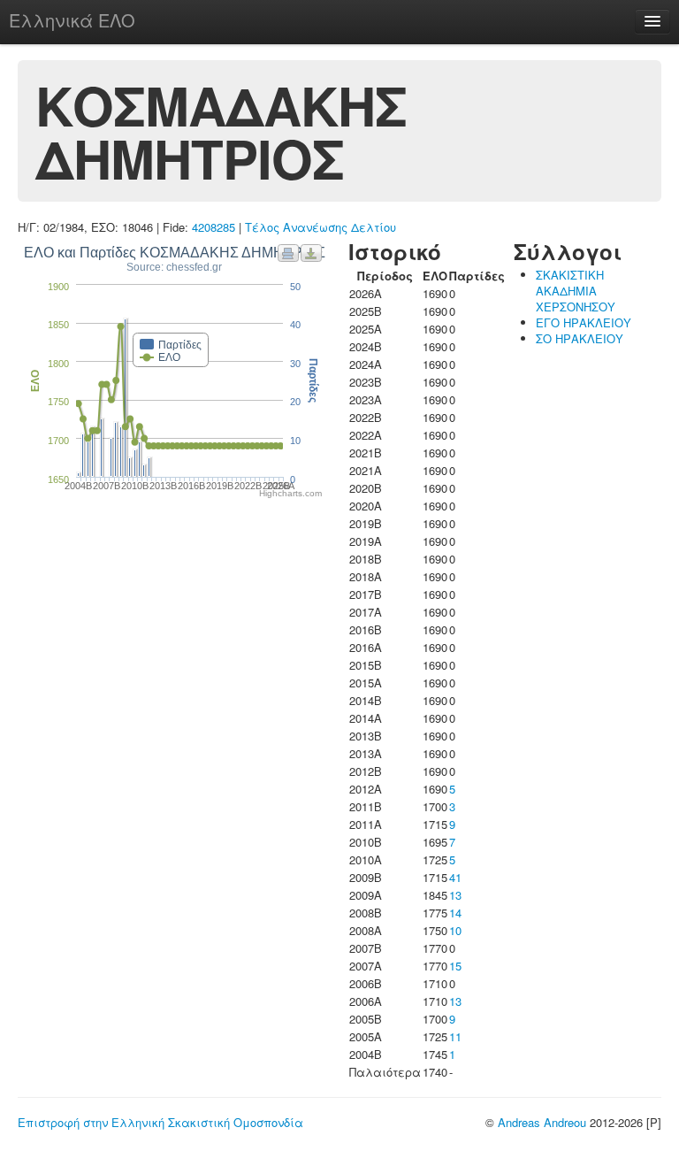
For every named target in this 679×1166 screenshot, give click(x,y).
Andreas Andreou (542, 1122)
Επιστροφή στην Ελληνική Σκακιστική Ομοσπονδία (160, 1122)
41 (455, 877)
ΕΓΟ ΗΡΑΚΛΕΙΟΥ (583, 322)
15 (455, 965)
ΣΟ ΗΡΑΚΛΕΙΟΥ (579, 338)
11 (455, 1036)
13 (455, 894)
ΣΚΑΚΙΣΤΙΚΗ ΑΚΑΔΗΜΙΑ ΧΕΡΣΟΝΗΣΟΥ (575, 290)
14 (455, 912)
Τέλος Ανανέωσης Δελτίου (320, 227)
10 (455, 930)
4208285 (213, 227)
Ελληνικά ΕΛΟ (72, 20)
